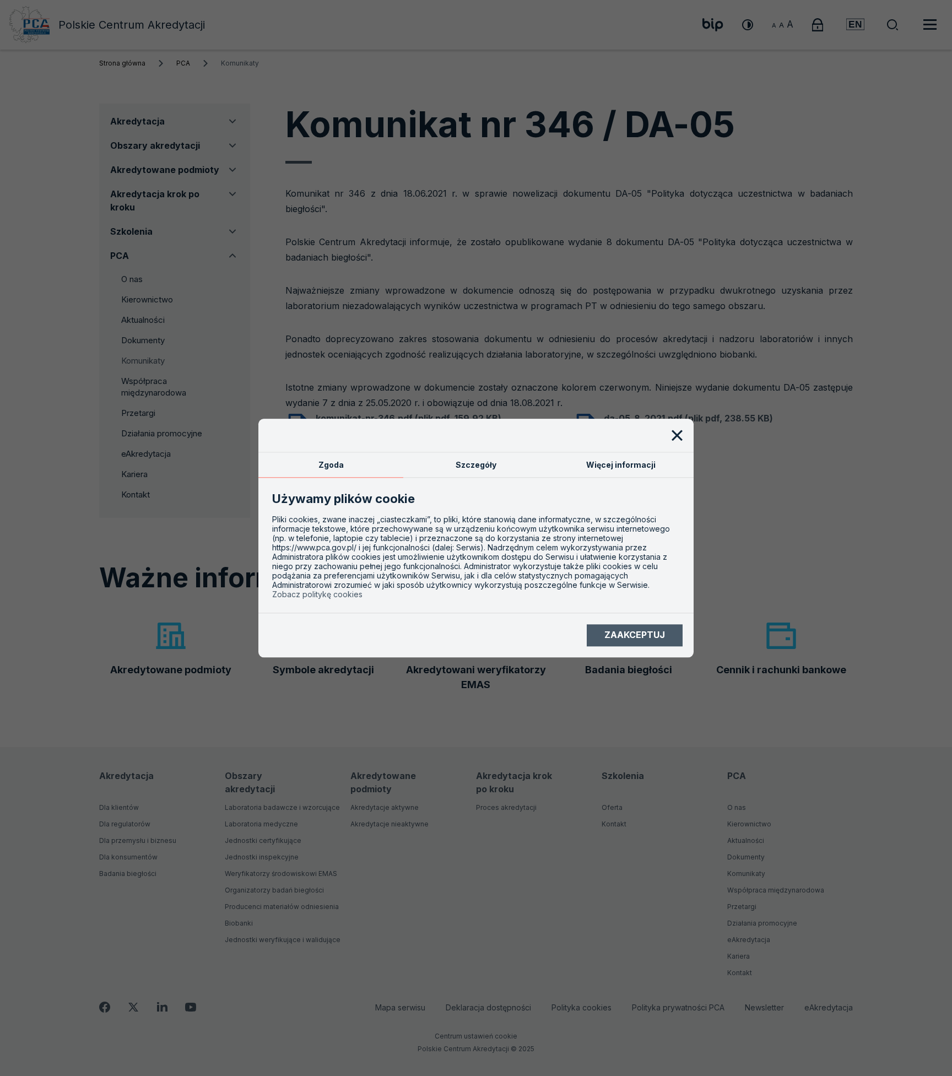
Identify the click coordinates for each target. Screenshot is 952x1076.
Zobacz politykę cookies (317, 594)
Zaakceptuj (634, 635)
